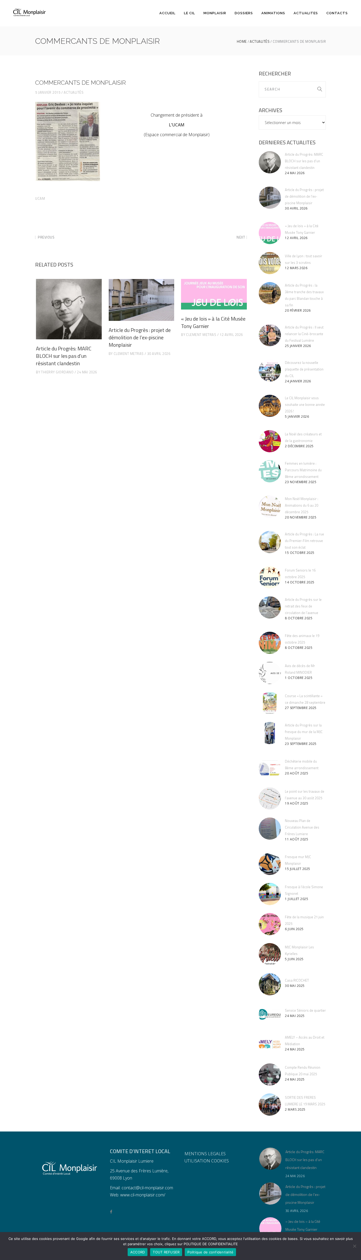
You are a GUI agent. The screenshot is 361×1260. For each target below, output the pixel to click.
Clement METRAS (129, 353)
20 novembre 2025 (300, 517)
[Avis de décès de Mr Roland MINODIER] (270, 673)
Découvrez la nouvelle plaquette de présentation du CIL (304, 369)
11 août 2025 (296, 839)
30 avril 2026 (158, 353)
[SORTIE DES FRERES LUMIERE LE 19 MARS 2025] (270, 1104)
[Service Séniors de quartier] (270, 1014)
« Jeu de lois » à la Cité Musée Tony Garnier (213, 322)
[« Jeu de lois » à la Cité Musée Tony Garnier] (214, 294)
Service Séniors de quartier (305, 1010)
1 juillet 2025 (296, 899)
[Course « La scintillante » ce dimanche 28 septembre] (270, 703)
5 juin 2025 (294, 959)
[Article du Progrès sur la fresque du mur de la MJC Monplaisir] (270, 733)
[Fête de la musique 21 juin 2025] (270, 924)
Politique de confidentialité (210, 1252)
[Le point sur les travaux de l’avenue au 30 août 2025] (270, 798)
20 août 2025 (296, 773)
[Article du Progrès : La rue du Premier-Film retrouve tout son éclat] (270, 542)
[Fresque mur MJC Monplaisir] (270, 864)
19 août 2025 (296, 803)
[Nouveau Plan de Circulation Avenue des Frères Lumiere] (270, 828)
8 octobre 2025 (298, 618)
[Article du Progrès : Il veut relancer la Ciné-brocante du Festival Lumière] (270, 335)
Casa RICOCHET (297, 980)
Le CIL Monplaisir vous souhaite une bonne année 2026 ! (305, 404)
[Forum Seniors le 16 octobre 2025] (270, 577)
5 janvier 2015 (47, 92)
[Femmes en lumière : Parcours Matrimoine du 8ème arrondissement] (270, 471)
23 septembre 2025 (301, 743)
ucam (40, 198)
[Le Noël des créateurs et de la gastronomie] (270, 441)
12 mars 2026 (296, 268)
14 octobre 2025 (299, 582)
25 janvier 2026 (298, 346)
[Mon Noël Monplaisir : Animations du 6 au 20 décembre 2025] (270, 507)
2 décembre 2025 (299, 446)
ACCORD (137, 1252)
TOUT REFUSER (166, 1252)
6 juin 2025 (294, 929)
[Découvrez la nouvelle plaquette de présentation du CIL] (270, 370)
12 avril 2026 (231, 334)
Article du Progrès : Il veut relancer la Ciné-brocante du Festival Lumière (304, 334)
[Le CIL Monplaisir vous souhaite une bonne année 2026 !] (270, 406)
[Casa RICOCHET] (270, 984)
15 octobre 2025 (299, 552)
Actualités (260, 41)
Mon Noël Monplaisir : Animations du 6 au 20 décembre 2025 (301, 505)
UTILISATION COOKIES (206, 1161)
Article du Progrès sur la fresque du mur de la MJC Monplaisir (304, 731)
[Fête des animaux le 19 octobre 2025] (270, 643)
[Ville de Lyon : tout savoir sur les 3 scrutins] (270, 263)
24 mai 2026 (87, 372)
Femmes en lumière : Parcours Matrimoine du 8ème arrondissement (303, 470)
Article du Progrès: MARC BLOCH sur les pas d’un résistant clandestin (63, 355)
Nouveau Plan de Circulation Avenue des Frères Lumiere (302, 827)
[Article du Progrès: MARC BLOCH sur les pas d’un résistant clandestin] (69, 309)
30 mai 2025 (295, 985)
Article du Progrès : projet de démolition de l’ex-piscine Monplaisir (140, 337)
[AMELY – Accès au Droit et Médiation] (270, 1044)
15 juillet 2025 (297, 869)
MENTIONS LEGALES (205, 1154)
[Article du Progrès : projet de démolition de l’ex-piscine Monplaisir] (141, 300)
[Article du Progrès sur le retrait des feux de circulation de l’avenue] (270, 607)
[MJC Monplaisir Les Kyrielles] (270, 954)
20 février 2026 (298, 310)
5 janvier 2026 (297, 416)
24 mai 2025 (295, 1016)
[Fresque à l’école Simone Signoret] (270, 894)
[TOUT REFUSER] (354, 1246)
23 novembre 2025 (300, 482)
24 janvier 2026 (298, 381)
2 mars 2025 (295, 1109)
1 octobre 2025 (298, 678)
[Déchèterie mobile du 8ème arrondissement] (270, 768)
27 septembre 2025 (301, 708)
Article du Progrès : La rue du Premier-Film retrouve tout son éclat (304, 540)
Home (242, 41)
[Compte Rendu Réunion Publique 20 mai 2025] (270, 1074)
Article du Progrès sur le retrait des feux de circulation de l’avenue (303, 606)
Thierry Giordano (57, 372)
